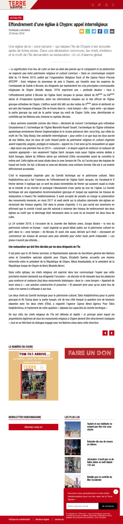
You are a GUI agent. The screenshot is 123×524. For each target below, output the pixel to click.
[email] (81, 31)
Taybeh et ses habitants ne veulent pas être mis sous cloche (99, 426)
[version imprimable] (112, 31)
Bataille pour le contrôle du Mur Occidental (99, 478)
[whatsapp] (88, 31)
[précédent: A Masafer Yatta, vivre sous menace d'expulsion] (105, 333)
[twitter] (106, 31)
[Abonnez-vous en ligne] (92, 5)
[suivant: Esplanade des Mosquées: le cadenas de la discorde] (111, 333)
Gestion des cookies (63, 519)
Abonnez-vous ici (33, 427)
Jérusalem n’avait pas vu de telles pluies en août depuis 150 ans (100, 462)
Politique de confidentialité (19, 519)
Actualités (16, 17)
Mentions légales (42, 519)
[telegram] (94, 31)
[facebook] (100, 31)
